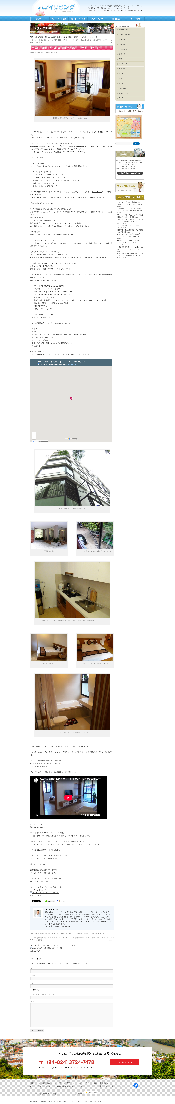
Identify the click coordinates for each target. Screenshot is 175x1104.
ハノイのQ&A (46, 1086)
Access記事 (123, 88)
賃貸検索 (58, 18)
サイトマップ (77, 1083)
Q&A (97, 18)
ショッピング (90, 1086)
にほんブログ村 (35, 896)
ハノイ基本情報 (59, 1086)
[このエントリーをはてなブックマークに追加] (57, 901)
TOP (39, 18)
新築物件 (79, 933)
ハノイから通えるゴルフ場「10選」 (128, 225)
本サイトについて (117, 1086)
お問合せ (135, 18)
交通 (120, 78)
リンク (121, 98)
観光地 (121, 83)
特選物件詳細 (39, 37)
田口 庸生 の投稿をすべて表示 (57, 926)
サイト (32, 983)
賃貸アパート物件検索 (37, 1083)
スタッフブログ (130, 187)
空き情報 (85, 933)
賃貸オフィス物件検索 (53, 1083)
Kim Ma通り (55, 933)
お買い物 (122, 69)
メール (33, 975)
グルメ (121, 73)
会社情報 (116, 18)
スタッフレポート (124, 93)
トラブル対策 (123, 49)
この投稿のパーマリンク (97, 933)
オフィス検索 (78, 18)
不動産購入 (122, 44)
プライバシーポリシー (92, 1083)
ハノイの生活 (34, 1086)
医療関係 (122, 54)
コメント (33, 1002)
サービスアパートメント (68, 933)
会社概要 (67, 1083)
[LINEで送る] (50, 901)
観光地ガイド (71, 1086)
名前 (32, 968)
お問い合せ (105, 1083)
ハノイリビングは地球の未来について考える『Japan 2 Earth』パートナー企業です (57, 1094)
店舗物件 (122, 39)
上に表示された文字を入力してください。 (44, 994)
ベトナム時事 (123, 64)
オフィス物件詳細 (124, 34)
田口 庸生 (54, 53)
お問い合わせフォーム (125, 1062)
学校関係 (122, 59)
